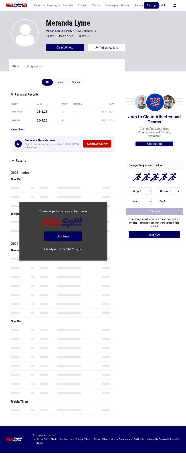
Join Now (154, 234)
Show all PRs (18, 129)
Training (125, 5)
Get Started (154, 144)
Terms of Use (101, 439)
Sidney (50, 36)
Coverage (110, 5)
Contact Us (66, 439)
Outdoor (76, 82)
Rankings (52, 5)
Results (38, 5)
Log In (79, 249)
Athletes (83, 5)
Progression (35, 66)
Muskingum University (59, 31)
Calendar (67, 5)
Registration (142, 5)
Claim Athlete (64, 47)
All (47, 82)
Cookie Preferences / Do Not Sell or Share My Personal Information (145, 439)
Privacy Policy (83, 439)
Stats (15, 66)
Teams (96, 5)
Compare (154, 211)
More (157, 5)
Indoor (60, 82)
